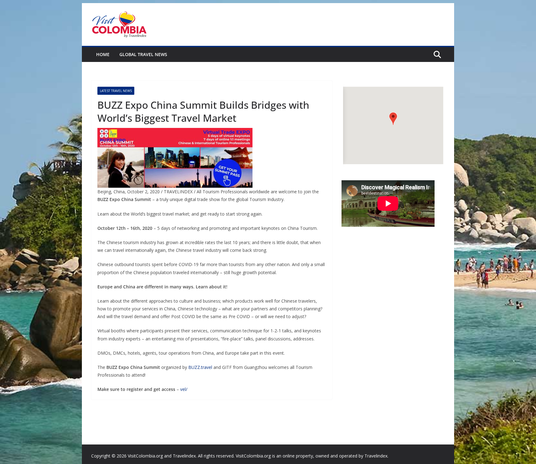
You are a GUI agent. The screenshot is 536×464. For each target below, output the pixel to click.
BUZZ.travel (200, 367)
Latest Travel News (116, 91)
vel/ (183, 389)
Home (102, 54)
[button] (393, 118)
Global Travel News (143, 54)
